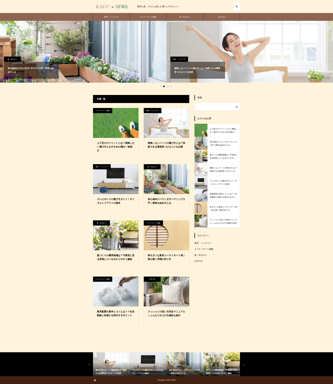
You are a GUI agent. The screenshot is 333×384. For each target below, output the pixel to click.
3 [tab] (166, 86)
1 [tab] (161, 86)
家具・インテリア (111, 17)
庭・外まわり (184, 17)
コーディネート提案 (148, 17)
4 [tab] (169, 86)
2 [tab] (164, 86)
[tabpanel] (83, 52)
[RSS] (95, 380)
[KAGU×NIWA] (112, 6)
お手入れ (221, 17)
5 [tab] (171, 86)
